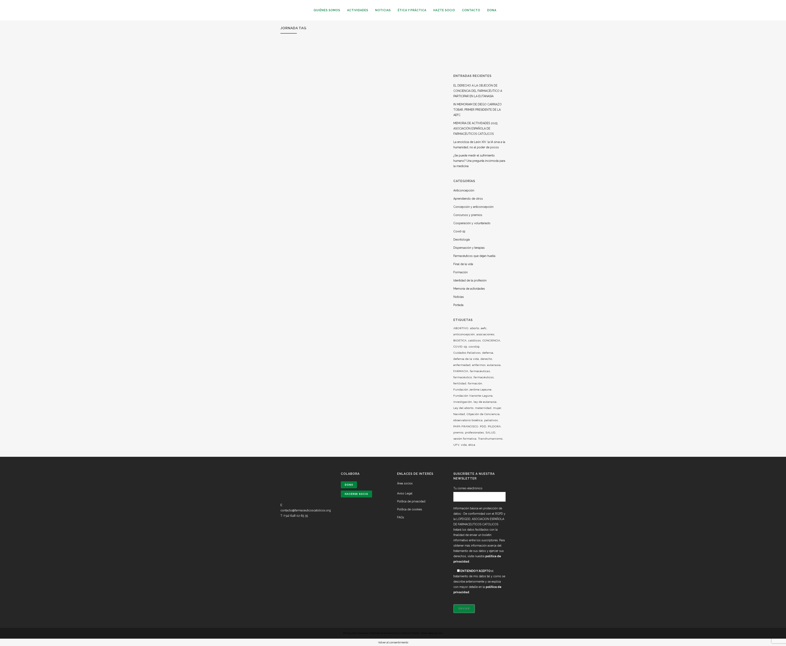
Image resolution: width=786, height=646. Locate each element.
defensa (487, 352)
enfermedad (462, 365)
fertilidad (459, 383)
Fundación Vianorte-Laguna (473, 395)
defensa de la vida (466, 358)
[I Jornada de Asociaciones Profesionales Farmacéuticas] (398, 104)
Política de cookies (409, 509)
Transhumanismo (490, 438)
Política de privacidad (411, 501)
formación (475, 383)
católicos (474, 340)
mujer (497, 408)
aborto (474, 328)
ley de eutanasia (485, 401)
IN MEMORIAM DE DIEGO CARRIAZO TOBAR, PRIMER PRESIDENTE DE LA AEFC (477, 110)
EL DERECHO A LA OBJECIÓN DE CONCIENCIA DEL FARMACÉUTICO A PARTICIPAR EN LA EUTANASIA (477, 91)
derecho (486, 358)
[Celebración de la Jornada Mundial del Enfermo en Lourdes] (319, 104)
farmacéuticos (484, 377)
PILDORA (494, 426)
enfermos (479, 365)
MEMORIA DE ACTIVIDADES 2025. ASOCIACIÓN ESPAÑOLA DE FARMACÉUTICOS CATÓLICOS (475, 128)
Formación (460, 272)
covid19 (474, 346)
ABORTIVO (461, 328)
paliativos (491, 420)
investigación (462, 401)
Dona (349, 484)
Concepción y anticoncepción (473, 206)
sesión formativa (465, 438)
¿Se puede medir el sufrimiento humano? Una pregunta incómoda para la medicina (479, 161)
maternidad (483, 408)
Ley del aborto (463, 408)
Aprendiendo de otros (468, 198)
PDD (483, 426)
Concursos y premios (467, 215)
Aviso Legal (404, 493)
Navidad (459, 414)
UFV (456, 444)
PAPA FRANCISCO (465, 426)
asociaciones (485, 334)
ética (472, 444)
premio (458, 432)
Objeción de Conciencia (483, 414)
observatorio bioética (468, 420)
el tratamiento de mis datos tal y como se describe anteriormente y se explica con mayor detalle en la (479, 581)
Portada (458, 305)
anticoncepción (464, 334)
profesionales (474, 432)
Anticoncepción (463, 190)
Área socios (405, 483)
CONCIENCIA (491, 340)
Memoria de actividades (469, 288)
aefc (484, 328)
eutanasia (494, 365)
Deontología (461, 239)
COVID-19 (460, 346)
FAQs (400, 517)
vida (464, 444)
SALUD (491, 432)
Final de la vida (463, 264)
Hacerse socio (356, 494)
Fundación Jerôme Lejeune (472, 389)
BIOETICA (460, 340)
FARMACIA (460, 371)
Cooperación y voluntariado (471, 223)
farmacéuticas (480, 371)
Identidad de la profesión (470, 280)
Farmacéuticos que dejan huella (474, 256)
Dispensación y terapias (469, 247)
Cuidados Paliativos (467, 352)
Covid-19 (459, 231)
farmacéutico (462, 377)
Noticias (458, 296)
